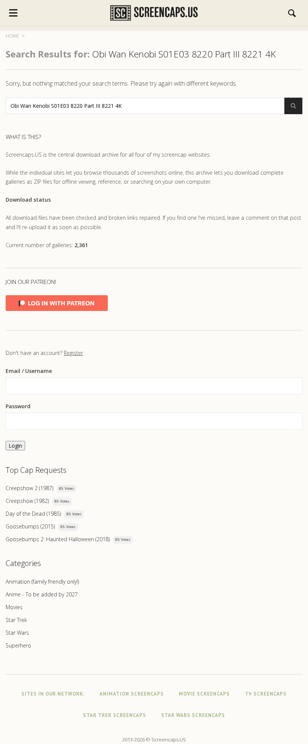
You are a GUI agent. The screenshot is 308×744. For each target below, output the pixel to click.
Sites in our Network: (53, 694)
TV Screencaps (266, 694)
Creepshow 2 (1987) (29, 488)
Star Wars (17, 632)
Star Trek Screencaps (114, 715)
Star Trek (16, 619)
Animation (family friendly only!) (42, 581)
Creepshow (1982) (27, 500)
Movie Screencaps (204, 694)
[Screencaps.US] (154, 13)
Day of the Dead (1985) (33, 513)
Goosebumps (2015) (30, 526)
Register (73, 352)
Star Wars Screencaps (193, 715)
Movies (14, 607)
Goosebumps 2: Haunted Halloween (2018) (58, 539)
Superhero (18, 645)
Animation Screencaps (132, 694)
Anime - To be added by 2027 (42, 594)
